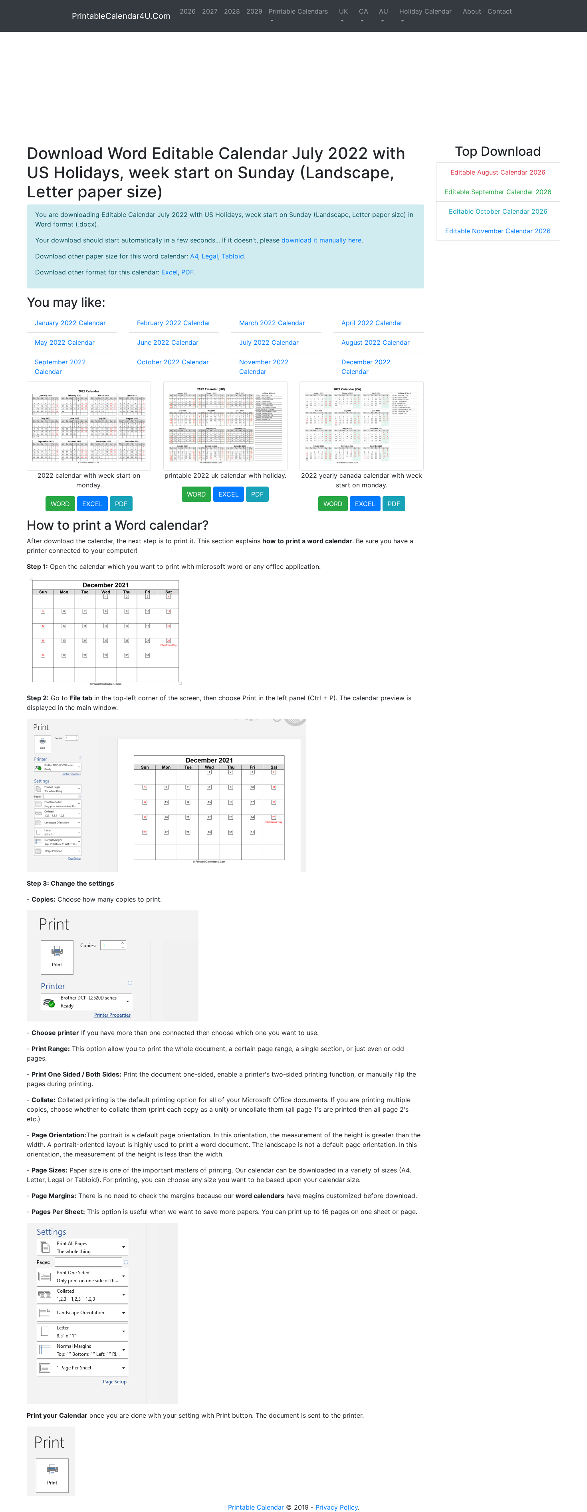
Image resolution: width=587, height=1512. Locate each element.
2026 (188, 11)
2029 (254, 11)
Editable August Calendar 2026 (497, 172)
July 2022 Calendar (269, 342)
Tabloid (233, 256)
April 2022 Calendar (372, 323)
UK (343, 11)
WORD (60, 504)
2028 (232, 11)
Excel (169, 272)
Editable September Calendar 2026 (497, 192)
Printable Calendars (298, 11)
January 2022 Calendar (70, 323)
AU (383, 11)
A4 (194, 256)
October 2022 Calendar (173, 362)
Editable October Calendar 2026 (498, 211)
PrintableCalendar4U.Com (121, 16)
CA (363, 11)
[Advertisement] (266, 88)
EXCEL (92, 504)
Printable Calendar (256, 1507)
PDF (187, 272)
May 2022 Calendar (65, 342)
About (472, 11)
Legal (210, 256)
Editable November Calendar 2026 (498, 231)
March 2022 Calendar (272, 323)
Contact (500, 11)
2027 (210, 11)
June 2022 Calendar (167, 342)
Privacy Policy (336, 1507)
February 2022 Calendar (173, 323)
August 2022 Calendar (375, 342)
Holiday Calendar (425, 11)
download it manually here (321, 240)
